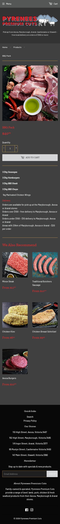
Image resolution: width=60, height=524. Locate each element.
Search (30, 416)
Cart (55, 3)
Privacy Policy (30, 420)
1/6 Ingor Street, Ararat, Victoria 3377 (30, 443)
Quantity (6, 142)
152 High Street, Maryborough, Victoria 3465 (30, 438)
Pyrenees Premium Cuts (31, 518)
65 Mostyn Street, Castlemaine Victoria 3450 (30, 449)
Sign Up (52, 474)
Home (4, 47)
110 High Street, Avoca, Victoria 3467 (30, 432)
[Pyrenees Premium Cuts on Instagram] (31, 510)
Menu (8, 3)
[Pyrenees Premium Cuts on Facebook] (26, 510)
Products (17, 47)
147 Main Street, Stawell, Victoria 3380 (30, 455)
